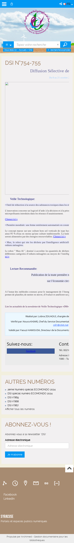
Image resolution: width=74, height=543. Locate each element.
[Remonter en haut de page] (69, 468)
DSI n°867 (13, 405)
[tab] (5, 483)
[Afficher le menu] (4, 4)
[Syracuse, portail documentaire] (37, 22)
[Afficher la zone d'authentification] (12, 4)
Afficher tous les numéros (20, 409)
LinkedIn (9, 498)
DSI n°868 (13, 401)
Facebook (10, 494)
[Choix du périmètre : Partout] (8, 44)
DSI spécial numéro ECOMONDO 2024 (30, 393)
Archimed (26, 536)
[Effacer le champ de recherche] (58, 44)
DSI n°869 (13, 397)
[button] (61, 4)
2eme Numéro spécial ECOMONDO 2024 (32, 389)
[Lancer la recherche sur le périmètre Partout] (65, 44)
